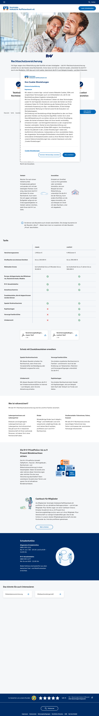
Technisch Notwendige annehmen (50, 155)
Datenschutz (32, 714)
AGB (66, 714)
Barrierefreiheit (73, 714)
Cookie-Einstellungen (32, 151)
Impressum (25, 714)
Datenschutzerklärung (32, 86)
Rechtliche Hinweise (57, 714)
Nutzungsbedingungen (44, 714)
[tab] (6, 113)
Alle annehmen (69, 155)
